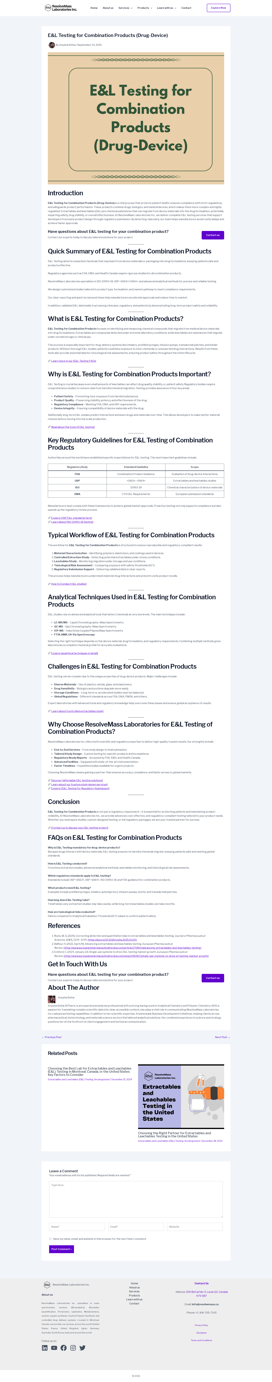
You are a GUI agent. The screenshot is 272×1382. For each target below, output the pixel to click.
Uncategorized (102, 1079)
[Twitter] (82, 1348)
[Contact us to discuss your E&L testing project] (79, 827)
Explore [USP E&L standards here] (71, 518)
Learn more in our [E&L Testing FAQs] (73, 361)
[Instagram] (73, 1348)
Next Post (222, 1037)
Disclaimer (202, 1332)
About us (108, 8)
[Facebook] (63, 1348)
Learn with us (165, 8)
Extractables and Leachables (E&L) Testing (70, 1079)
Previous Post (52, 1037)
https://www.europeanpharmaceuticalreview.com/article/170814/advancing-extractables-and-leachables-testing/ (132, 947)
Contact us (213, 235)
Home (94, 8)
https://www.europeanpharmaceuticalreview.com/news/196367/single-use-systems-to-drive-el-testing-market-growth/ (136, 956)
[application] (131, 8)
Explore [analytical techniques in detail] (74, 653)
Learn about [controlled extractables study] (77, 711)
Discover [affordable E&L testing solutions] (77, 780)
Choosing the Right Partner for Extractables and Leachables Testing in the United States (174, 1134)
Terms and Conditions (201, 1340)
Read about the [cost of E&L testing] (73, 427)
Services (124, 8)
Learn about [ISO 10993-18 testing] (72, 521)
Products (143, 8)
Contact (186, 8)
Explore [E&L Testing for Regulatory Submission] (80, 788)
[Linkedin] (45, 1348)
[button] (218, 8)
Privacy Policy (201, 1325)
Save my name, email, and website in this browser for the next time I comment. (100, 1238)
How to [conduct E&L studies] (69, 583)
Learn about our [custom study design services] (79, 784)
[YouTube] (54, 1348)
